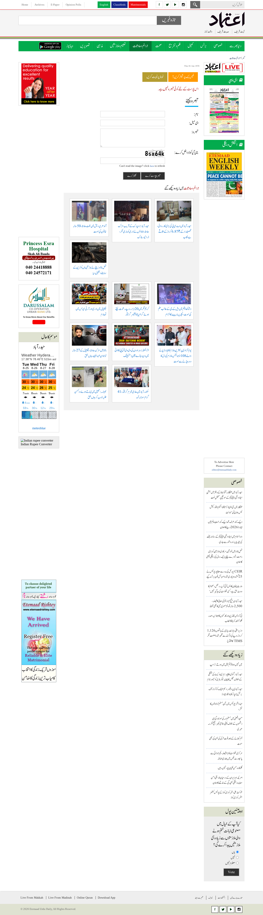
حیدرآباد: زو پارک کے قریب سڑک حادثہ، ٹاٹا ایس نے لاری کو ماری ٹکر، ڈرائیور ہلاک (133, 232)
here (152, 166)
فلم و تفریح (175, 46)
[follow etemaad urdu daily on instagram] (183, 4)
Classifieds (119, 4)
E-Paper (55, 4)
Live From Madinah (60, 897)
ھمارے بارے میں (236, 898)
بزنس (203, 46)
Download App (106, 897)
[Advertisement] (224, 265)
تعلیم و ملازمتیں (118, 46)
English (104, 4)
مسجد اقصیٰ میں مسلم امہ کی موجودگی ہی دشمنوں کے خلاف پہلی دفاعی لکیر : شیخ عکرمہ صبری (225, 723)
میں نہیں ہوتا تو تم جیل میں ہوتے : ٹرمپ (226, 664)
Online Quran (85, 897)
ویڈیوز (69, 46)
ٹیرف (210, 898)
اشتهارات (221, 898)
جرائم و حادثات (140, 46)
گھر (243, 58)
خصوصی (218, 46)
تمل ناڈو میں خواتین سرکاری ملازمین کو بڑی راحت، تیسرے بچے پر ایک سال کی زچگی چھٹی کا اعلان (224, 556)
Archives (39, 4)
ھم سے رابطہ (199, 898)
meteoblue (39, 428)
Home (25, 4)
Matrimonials (138, 4)
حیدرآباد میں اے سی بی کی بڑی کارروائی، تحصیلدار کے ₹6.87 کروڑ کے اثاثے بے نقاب (174, 232)
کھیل (190, 46)
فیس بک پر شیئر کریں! (183, 77)
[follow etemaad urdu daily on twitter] (167, 4)
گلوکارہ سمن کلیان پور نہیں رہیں (230, 768)
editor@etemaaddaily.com (224, 469)
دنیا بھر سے (235, 46)
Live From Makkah (32, 897)
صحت (158, 46)
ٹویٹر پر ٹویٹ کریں (154, 77)
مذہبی (100, 46)
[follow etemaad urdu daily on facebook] (159, 4)
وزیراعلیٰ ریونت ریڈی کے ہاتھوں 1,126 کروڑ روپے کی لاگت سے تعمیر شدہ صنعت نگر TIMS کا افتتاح (224, 635)
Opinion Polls (73, 4)
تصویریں (85, 46)
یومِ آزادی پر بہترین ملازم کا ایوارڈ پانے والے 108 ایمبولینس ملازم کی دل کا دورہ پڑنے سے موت (175, 356)
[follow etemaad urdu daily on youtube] (175, 4)
